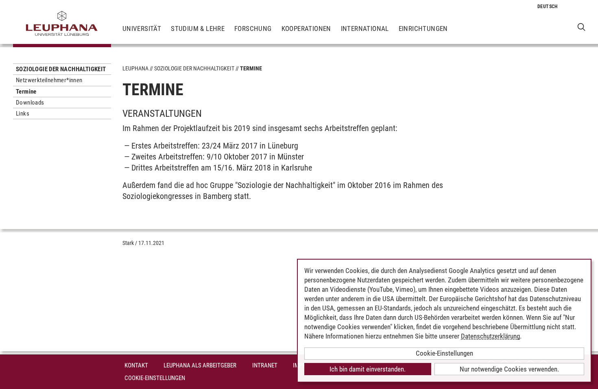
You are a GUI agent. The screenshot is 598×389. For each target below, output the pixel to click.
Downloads (30, 102)
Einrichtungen (423, 28)
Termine (26, 91)
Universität (141, 28)
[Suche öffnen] (581, 27)
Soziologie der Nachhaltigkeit (61, 69)
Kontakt (136, 365)
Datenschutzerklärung (490, 336)
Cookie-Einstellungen (154, 378)
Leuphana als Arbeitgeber (200, 365)
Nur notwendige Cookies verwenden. (509, 369)
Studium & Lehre (198, 28)
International (365, 28)
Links (22, 113)
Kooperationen (306, 28)
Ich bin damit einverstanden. (368, 369)
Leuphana (135, 68)
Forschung (253, 28)
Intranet (264, 365)
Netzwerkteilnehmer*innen (49, 80)
